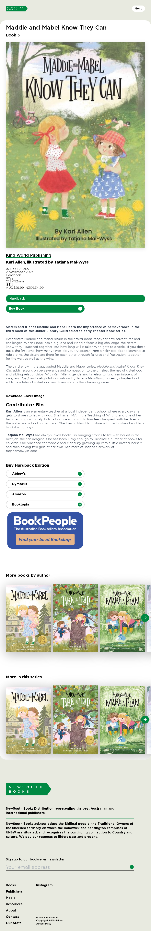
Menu (138, 8)
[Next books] (145, 618)
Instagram (44, 885)
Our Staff (13, 923)
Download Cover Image (25, 396)
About (11, 910)
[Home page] (17, 9)
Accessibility (43, 924)
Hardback (17, 298)
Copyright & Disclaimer (50, 920)
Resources (14, 904)
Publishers (14, 892)
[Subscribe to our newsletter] (132, 867)
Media (11, 898)
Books (11, 885)
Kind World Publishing (28, 255)
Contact (12, 917)
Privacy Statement (47, 917)
